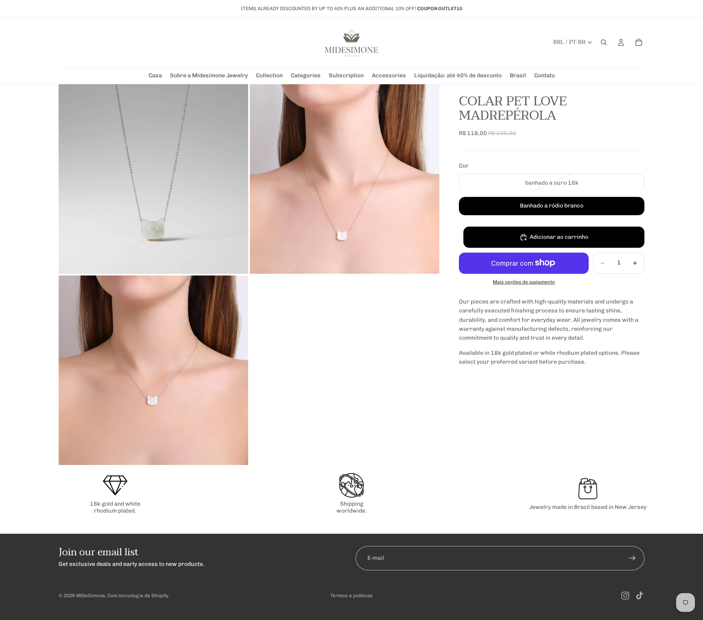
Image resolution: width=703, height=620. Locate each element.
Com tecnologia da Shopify (137, 595)
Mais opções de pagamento (524, 282)
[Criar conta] (632, 558)
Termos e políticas (351, 595)
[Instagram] (625, 595)
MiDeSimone (90, 595)
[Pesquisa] (604, 42)
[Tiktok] (639, 595)
